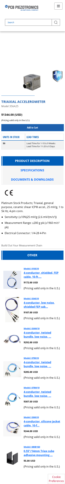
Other (32, 255)
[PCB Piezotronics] (21, 8)
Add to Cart (32, 127)
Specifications (32, 170)
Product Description (32, 161)
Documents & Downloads (32, 179)
